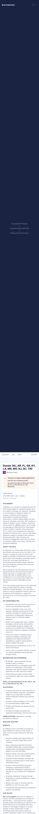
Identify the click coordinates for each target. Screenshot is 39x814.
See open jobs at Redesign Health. (18, 480)
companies (5, 454)
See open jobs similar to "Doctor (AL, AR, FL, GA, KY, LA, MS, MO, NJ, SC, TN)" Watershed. (21, 484)
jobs (13, 454)
